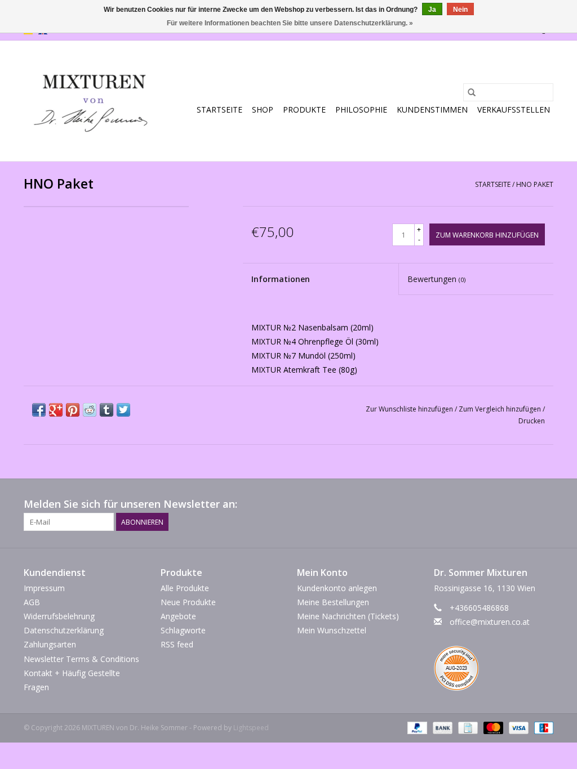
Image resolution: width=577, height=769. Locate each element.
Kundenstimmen (432, 109)
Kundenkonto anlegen (337, 588)
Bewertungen (436, 279)
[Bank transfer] (441, 727)
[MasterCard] (492, 727)
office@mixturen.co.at (490, 621)
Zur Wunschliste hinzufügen (410, 409)
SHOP (262, 109)
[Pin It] (72, 410)
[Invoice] (466, 727)
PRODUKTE (304, 109)
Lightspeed (251, 727)
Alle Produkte (185, 588)
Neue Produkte (188, 602)
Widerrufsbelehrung (59, 616)
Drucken (531, 421)
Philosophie (361, 109)
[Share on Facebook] (39, 410)
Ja (432, 10)
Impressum (44, 588)
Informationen (280, 279)
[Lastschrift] (541, 727)
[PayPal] (416, 727)
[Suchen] (471, 92)
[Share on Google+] (56, 410)
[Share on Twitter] (123, 410)
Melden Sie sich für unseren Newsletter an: (130, 504)
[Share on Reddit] (89, 410)
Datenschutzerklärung (64, 630)
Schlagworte (183, 630)
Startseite (219, 109)
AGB (32, 602)
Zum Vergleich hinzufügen (501, 409)
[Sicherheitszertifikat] (494, 671)
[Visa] (517, 727)
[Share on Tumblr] (106, 410)
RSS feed (177, 644)
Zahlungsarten (50, 644)
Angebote (178, 616)
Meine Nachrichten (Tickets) (348, 616)
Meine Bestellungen (333, 602)
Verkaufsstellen (513, 109)
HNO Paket (534, 184)
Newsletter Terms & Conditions (81, 659)
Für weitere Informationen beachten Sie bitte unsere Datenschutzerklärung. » (290, 23)
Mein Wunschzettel (331, 630)
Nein (460, 10)
